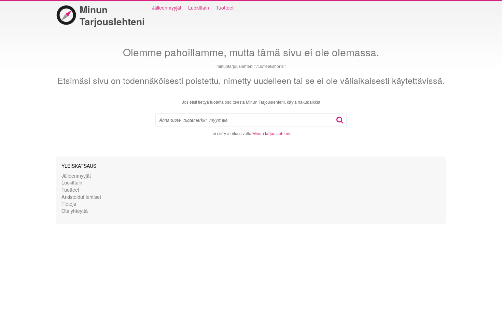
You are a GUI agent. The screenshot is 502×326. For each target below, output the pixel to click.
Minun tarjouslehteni (271, 133)
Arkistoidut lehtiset (81, 196)
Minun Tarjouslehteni (112, 15)
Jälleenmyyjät (166, 7)
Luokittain (198, 7)
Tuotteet (225, 7)
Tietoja (68, 203)
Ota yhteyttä (74, 210)
